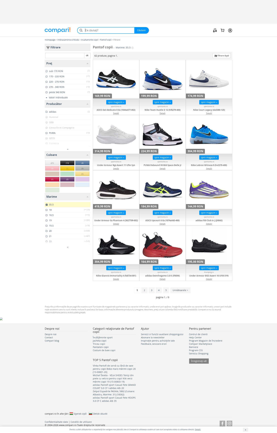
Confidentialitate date (56, 421)
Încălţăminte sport (103, 337)
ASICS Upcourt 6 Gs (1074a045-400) (162, 220)
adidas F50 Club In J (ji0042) (209, 220)
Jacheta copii (99, 340)
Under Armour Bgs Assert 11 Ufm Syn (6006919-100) (116, 167)
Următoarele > (180, 290)
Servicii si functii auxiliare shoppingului (162, 334)
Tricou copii (99, 343)
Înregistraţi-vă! (199, 361)
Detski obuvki (100, 413)
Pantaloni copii (101, 347)
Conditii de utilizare (81, 421)
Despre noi (50, 334)
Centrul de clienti (198, 334)
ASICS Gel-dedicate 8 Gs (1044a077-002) (116, 109)
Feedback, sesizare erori (154, 343)
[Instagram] (229, 423)
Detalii (116, 113)
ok (87, 55)
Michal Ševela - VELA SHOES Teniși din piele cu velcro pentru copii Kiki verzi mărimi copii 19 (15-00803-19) (113, 378)
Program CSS (196, 350)
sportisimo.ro (116, 106)
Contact (49, 337)
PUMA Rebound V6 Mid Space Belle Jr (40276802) (162, 167)
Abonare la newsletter (153, 337)
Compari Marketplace (200, 343)
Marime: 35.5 (123, 47)
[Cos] (222, 30)
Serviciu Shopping (198, 353)
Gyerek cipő (80, 413)
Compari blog (52, 340)
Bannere (193, 347)
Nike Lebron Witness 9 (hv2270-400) (209, 165)
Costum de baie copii (104, 350)
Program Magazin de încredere (205, 340)
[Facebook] (222, 423)
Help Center (195, 337)
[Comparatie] (215, 30)
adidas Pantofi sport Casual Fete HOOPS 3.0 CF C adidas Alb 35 (114, 399)
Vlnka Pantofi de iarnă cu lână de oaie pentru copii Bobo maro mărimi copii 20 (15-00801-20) (114, 369)
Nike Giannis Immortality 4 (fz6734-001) (116, 275)
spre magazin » (116, 102)
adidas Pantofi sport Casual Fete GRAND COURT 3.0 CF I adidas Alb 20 (114, 386)
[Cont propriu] (230, 30)
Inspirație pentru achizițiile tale (158, 340)
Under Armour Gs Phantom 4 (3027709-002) (116, 220)
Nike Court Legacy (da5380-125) (209, 109)
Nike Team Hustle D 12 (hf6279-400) (162, 109)
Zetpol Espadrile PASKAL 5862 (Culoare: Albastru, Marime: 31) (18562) (114, 393)
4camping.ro (209, 272)
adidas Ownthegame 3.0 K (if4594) (162, 275)
